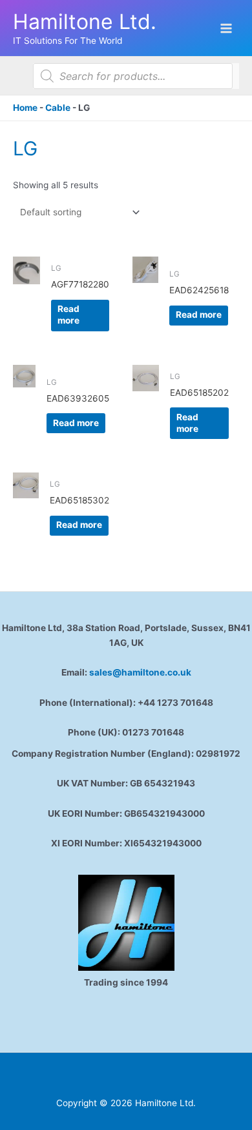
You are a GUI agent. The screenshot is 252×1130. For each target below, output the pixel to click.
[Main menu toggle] (226, 28)
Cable (57, 107)
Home (25, 107)
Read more (68, 315)
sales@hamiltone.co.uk (140, 672)
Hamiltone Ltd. (84, 21)
